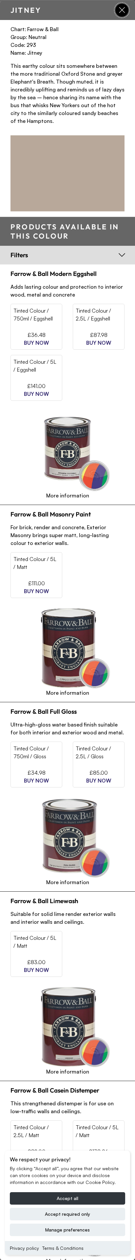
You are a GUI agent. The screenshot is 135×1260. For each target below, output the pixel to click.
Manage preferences (67, 1229)
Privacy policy (24, 1248)
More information (67, 495)
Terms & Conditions (63, 1248)
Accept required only (67, 1214)
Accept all (67, 1198)
